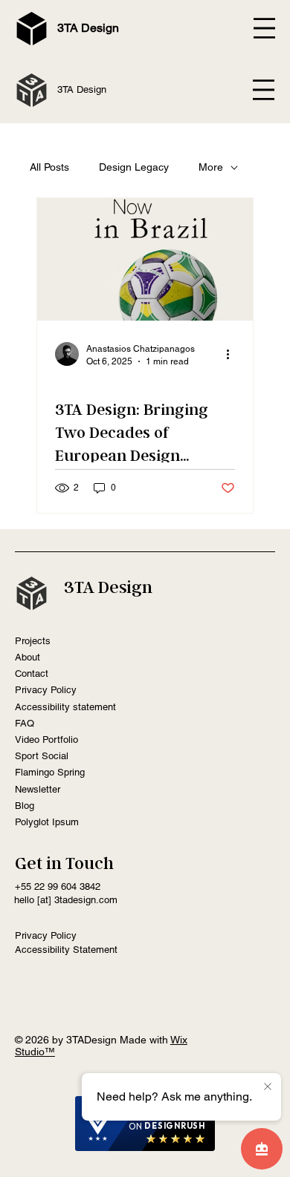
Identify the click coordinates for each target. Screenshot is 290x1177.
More (211, 167)
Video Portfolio (46, 739)
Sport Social (41, 755)
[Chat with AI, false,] (262, 1149)
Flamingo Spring (50, 772)
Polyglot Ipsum (47, 821)
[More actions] (233, 354)
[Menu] (263, 89)
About (27, 657)
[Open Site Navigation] (264, 28)
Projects (33, 640)
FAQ (24, 723)
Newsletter (37, 789)
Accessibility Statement (66, 949)
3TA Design (88, 28)
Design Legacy (134, 167)
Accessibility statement (65, 706)
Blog (24, 805)
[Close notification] (268, 1087)
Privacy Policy (46, 689)
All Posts (49, 167)
